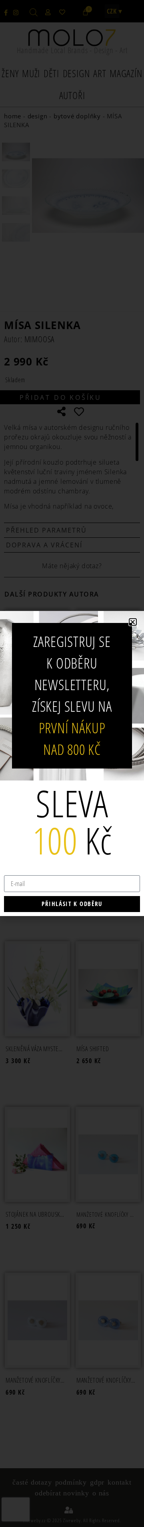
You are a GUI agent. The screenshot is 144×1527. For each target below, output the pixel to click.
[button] (133, 622)
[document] (72, 763)
